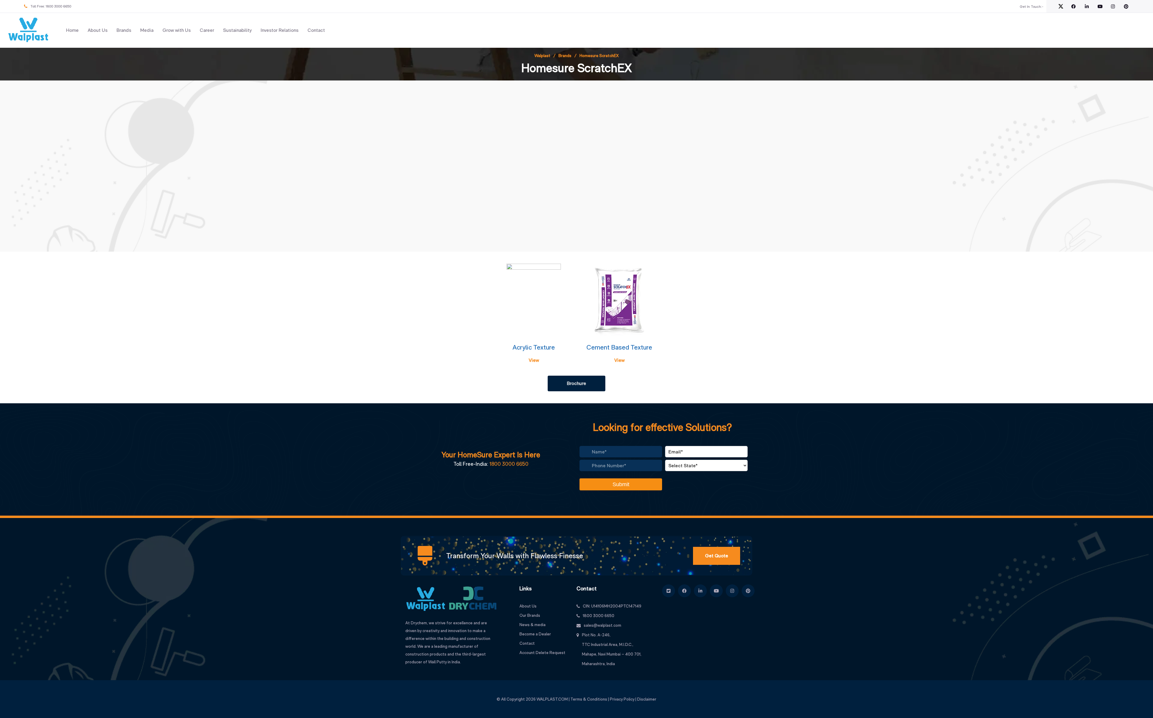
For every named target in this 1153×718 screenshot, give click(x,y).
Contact (316, 30)
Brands (124, 30)
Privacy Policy (622, 699)
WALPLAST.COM (552, 699)
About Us (97, 30)
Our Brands (529, 615)
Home (72, 30)
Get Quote (716, 556)
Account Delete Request (542, 652)
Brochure (576, 383)
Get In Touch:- (1031, 7)
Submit (621, 484)
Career (207, 30)
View (534, 360)
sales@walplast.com (602, 625)
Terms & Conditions (588, 699)
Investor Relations (279, 30)
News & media (532, 624)
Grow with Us (176, 30)
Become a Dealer (535, 634)
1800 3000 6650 (58, 6)
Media (146, 30)
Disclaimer (646, 699)
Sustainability (237, 30)
